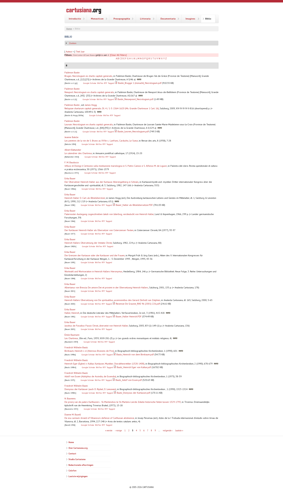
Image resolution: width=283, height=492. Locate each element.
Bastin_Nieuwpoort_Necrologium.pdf (135, 99)
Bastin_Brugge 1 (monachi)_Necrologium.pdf (139, 83)
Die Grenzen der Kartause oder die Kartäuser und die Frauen (95, 255)
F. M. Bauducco (72, 162)
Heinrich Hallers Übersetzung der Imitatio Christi (88, 242)
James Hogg (91, 104)
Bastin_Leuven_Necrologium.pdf (133, 131)
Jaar (83, 51)
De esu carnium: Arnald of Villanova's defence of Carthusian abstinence (99, 418)
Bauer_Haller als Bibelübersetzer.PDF (134, 205)
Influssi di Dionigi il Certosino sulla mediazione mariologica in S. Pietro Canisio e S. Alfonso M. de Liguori (116, 165)
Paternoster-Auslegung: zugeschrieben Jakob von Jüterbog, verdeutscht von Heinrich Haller (109, 214)
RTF (105, 83)
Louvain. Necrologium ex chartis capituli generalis (89, 124)
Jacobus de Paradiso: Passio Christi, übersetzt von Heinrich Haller (96, 325)
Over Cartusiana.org (77, 448)
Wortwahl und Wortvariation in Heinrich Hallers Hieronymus (93, 271)
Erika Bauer (70, 178)
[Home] (84, 11)
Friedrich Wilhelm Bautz (76, 347)
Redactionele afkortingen (80, 465)
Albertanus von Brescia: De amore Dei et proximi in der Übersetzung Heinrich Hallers (106, 287)
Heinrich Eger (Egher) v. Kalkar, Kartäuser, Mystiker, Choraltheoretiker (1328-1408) (104, 363)
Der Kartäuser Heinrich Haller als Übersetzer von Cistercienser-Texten (99, 230)
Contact (72, 453)
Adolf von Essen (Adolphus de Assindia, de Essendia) (90, 376)
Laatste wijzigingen (77, 476)
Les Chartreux (71, 338)
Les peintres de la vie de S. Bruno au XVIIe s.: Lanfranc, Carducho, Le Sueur (101, 140)
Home (69, 28)
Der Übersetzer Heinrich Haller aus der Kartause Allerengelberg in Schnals (102, 181)
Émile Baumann (72, 334)
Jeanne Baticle (71, 137)
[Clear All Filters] (118, 55)
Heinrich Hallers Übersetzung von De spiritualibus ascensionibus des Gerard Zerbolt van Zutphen (112, 300)
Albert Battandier (73, 149)
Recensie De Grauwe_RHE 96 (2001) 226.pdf (138, 303)
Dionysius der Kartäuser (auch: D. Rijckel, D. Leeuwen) (90, 389)
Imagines (190, 18)
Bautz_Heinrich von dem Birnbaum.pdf (135, 354)
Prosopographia (121, 18)
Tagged (111, 83)
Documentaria (168, 18)
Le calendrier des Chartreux (78, 153)
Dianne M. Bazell (73, 414)
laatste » (179, 430)
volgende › (168, 430)
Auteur (69, 51)
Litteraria (145, 18)
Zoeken (72, 43)
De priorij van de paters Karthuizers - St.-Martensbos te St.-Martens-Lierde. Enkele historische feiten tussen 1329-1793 (123, 401)
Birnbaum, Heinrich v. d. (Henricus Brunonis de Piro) (89, 350)
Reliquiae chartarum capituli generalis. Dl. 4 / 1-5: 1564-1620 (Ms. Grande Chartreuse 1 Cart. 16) (112, 108)
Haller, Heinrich (72, 312)
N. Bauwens (70, 398)
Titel (78, 51)
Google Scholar (89, 83)
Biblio (208, 18)
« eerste (108, 430)
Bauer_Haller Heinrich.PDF (129, 316)
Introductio (75, 18)
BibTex (100, 83)
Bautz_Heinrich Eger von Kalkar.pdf (134, 367)
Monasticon (97, 18)
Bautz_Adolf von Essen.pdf (129, 380)
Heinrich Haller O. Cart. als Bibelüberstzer (85, 197)
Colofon (72, 470)
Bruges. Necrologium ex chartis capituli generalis (88, 75)
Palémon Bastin (72, 72)
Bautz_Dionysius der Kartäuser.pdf (133, 392)
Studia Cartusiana (76, 459)
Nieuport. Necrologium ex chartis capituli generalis (89, 92)
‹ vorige (118, 430)
